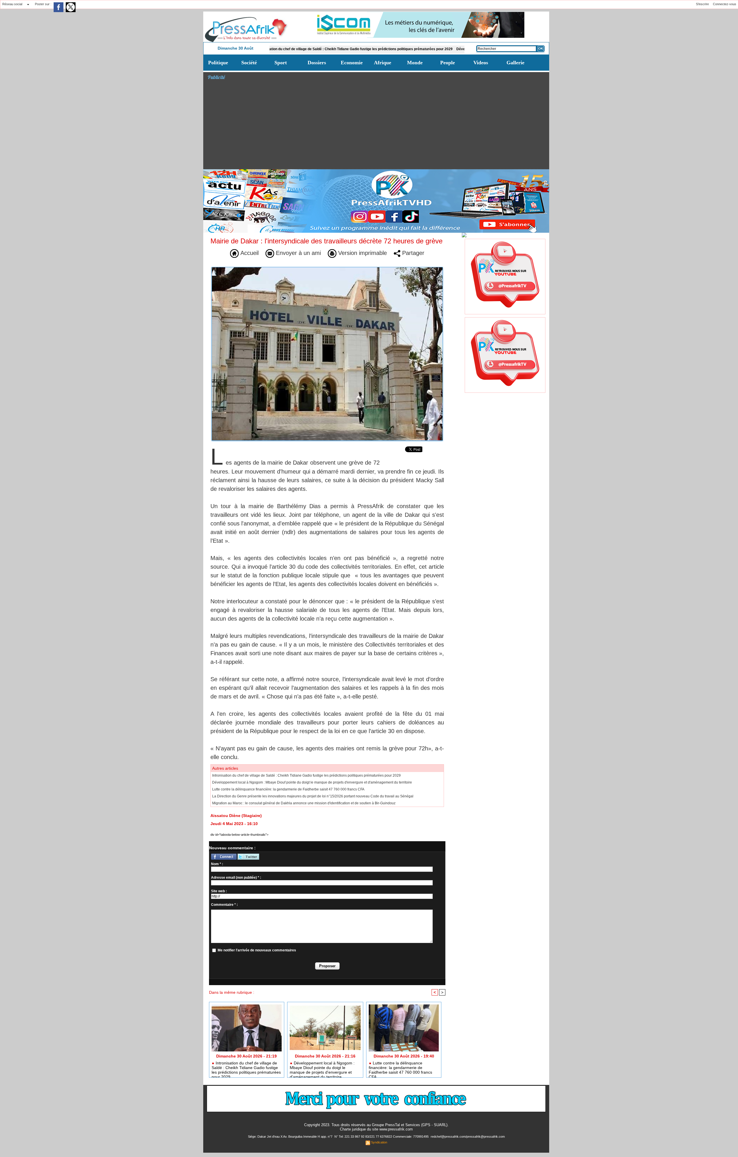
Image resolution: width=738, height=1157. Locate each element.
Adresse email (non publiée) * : (236, 878)
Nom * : (217, 864)
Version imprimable (361, 253)
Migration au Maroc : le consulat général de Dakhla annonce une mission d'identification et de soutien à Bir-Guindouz (304, 803)
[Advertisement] (378, 125)
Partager (412, 253)
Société (249, 62)
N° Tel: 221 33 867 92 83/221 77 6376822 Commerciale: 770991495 (382, 1136)
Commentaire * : (224, 905)
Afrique (382, 62)
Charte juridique (353, 1129)
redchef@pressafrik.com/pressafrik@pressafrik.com (468, 1136)
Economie (352, 62)
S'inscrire (702, 4)
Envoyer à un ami (297, 253)
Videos (480, 62)
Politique (218, 62)
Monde (415, 62)
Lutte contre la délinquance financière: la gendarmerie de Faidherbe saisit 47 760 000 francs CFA (288, 789)
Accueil (249, 253)
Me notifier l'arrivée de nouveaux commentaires (257, 950)
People (447, 62)
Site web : (219, 891)
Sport (280, 62)
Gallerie (515, 62)
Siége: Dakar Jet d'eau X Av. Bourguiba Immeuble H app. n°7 (290, 1136)
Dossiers (317, 62)
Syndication (379, 1142)
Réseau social (12, 4)
